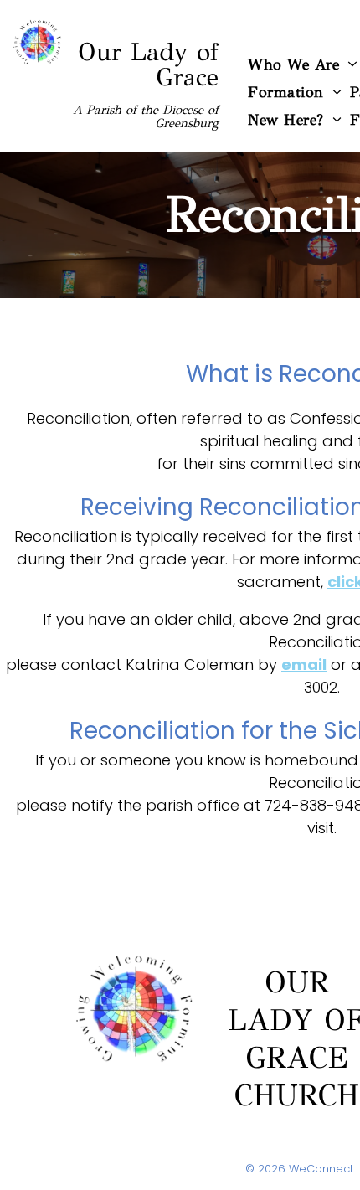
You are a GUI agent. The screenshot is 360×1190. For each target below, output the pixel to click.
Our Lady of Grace (148, 64)
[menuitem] (295, 92)
